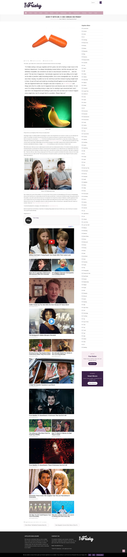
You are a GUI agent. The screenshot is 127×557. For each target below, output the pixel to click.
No (93, 554)
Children (85, 76)
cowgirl (40, 138)
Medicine (85, 233)
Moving (84, 247)
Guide (84, 159)
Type (84, 333)
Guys (84, 162)
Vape (84, 336)
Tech (84, 310)
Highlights (85, 182)
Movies (51, 12)
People (84, 264)
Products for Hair (86, 273)
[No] (125, 555)
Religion (85, 284)
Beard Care (85, 42)
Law (84, 210)
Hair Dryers (85, 170)
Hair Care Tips (86, 167)
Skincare (85, 296)
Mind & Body (86, 236)
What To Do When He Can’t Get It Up (40, 202)
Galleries (85, 139)
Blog (84, 54)
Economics (85, 111)
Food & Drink (86, 133)
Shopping (85, 293)
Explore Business (92, 383)
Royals (90, 12)
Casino (84, 68)
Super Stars (85, 307)
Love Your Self (86, 224)
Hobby (84, 187)
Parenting (84, 12)
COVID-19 (85, 93)
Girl (84, 153)
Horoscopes (85, 193)
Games (84, 145)
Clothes (84, 85)
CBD (84, 71)
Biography (85, 51)
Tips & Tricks (86, 321)
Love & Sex (38, 60)
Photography (86, 270)
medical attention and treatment (55, 140)
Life (84, 216)
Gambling (85, 142)
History (84, 185)
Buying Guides (86, 59)
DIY (84, 108)
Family (84, 122)
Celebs (46, 12)
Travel (95, 12)
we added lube (68, 83)
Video (84, 341)
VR (83, 344)
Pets (84, 267)
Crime (84, 96)
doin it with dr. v (36, 522)
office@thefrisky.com (59, 545)
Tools (84, 324)
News (35, 12)
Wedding (85, 347)
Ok (89, 554)
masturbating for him (53, 205)
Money (84, 239)
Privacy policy (100, 554)
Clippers (85, 82)
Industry (85, 202)
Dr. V (41, 522)
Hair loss (85, 173)
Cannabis (85, 62)
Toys (84, 327)
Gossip (84, 156)
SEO (84, 290)
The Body (85, 316)
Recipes (85, 279)
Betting (84, 48)
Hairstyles (85, 176)
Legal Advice (86, 213)
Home (30, 12)
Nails (84, 253)
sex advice (44, 522)
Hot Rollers (85, 196)
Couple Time (86, 91)
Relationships (63, 12)
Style (70, 12)
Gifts (84, 150)
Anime (84, 34)
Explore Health (92, 363)
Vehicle (84, 338)
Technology (85, 313)
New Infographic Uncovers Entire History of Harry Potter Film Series (67, 525)
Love (57, 12)
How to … (85, 199)
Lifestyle (85, 219)
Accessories (85, 28)
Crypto (84, 99)
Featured (85, 128)
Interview (85, 207)
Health (40, 12)
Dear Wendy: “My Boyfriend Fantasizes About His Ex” (37, 525)
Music (84, 250)
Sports (84, 298)
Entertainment (77, 12)
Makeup (85, 227)
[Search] (101, 2)
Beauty (84, 45)
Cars (84, 65)
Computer (85, 88)
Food (84, 130)
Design (84, 105)
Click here (45, 144)
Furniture (85, 136)
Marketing (85, 230)
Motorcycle (85, 242)
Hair (84, 165)
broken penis (30, 522)
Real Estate (85, 276)
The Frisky (27, 60)
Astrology (85, 39)
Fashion (85, 125)
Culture (84, 102)
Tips (84, 318)
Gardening (85, 148)
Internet (84, 205)
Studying (85, 301)
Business (85, 56)
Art (83, 36)
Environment (86, 119)
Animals (85, 31)
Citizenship (85, 79)
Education (85, 113)
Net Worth (85, 256)
